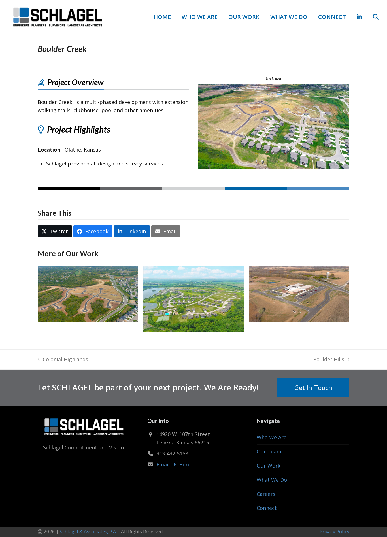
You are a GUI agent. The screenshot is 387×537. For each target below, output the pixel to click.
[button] (376, 17)
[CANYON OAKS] (88, 293)
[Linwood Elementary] (299, 293)
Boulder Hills (328, 360)
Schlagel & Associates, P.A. (88, 531)
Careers (266, 494)
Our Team (269, 451)
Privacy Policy (334, 531)
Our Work (268, 465)
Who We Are (271, 437)
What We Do (272, 479)
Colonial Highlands (63, 360)
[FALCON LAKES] (193, 298)
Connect (267, 507)
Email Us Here (173, 464)
